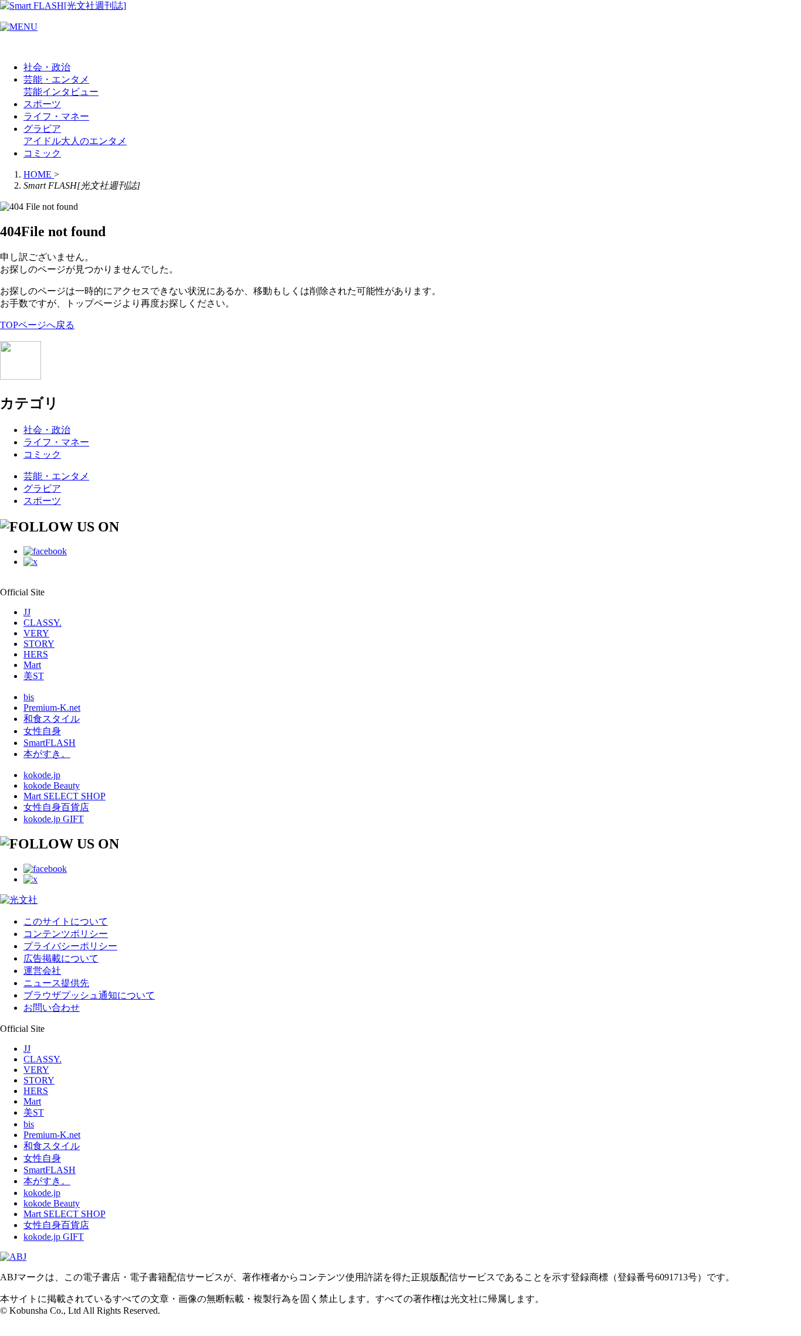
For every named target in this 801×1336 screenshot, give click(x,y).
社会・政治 (46, 67)
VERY (36, 633)
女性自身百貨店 (56, 807)
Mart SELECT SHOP (64, 796)
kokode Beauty (51, 785)
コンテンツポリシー (65, 934)
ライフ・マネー (56, 116)
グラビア (42, 129)
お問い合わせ (51, 1008)
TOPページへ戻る (37, 325)
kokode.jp (41, 775)
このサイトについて (65, 921)
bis (28, 697)
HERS (35, 654)
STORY (39, 644)
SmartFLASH (49, 743)
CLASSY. (42, 623)
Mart (32, 665)
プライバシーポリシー (70, 946)
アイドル (42, 141)
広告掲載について (61, 958)
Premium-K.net (51, 708)
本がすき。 (46, 754)
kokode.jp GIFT (53, 819)
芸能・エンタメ (56, 79)
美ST (33, 676)
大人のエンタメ (94, 141)
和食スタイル (51, 719)
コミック (42, 153)
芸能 (32, 92)
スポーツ (42, 104)
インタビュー (70, 92)
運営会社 (42, 971)
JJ (26, 612)
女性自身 (42, 731)
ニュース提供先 (56, 983)
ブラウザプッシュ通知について (89, 995)
